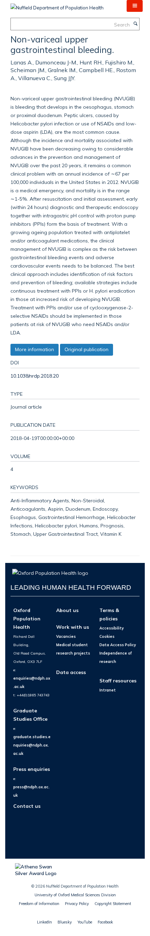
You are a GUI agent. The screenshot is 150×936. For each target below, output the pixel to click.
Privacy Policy (77, 903)
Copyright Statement (113, 903)
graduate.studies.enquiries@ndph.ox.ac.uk (32, 745)
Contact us (26, 806)
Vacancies (66, 636)
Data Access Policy (117, 644)
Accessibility (111, 628)
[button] (135, 6)
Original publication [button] (86, 349)
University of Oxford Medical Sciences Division (75, 894)
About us (67, 610)
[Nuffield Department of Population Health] (57, 5)
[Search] (135, 24)
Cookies (106, 636)
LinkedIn (44, 922)
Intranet (107, 690)
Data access (71, 672)
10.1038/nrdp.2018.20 (34, 376)
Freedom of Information (39, 903)
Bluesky (65, 922)
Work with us (72, 627)
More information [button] (34, 349)
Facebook (105, 922)
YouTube (84, 922)
